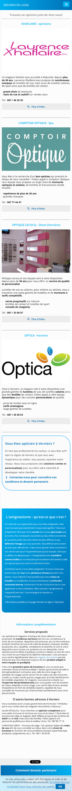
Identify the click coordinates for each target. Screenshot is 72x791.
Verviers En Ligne (16, 5)
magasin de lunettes (48, 657)
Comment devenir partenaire (36, 770)
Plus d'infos (38, 106)
